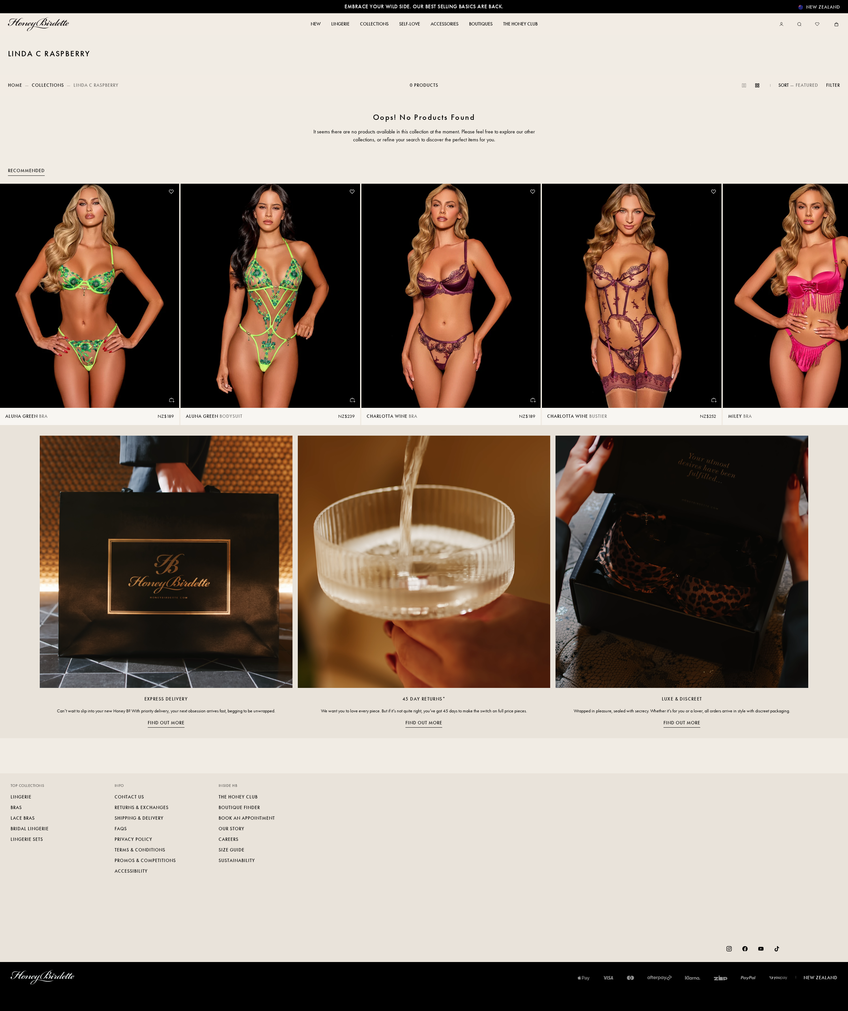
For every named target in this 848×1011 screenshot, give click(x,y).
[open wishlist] (817, 24)
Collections (48, 85)
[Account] (782, 24)
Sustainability (237, 860)
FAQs (121, 829)
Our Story (231, 829)
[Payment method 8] (778, 978)
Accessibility (131, 871)
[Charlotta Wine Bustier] (631, 296)
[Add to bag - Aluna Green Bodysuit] (352, 400)
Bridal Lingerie (30, 829)
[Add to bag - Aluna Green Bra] (171, 400)
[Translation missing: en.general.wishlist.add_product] (171, 191)
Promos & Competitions (145, 860)
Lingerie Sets (27, 839)
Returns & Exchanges (142, 807)
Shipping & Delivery (139, 818)
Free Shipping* (424, 6)
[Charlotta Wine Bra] (451, 296)
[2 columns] (744, 85)
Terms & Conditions (140, 850)
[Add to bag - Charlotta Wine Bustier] (713, 400)
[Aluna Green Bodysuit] (270, 296)
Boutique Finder (239, 807)
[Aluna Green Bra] (89, 296)
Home (15, 85)
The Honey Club (238, 797)
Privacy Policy (133, 839)
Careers (228, 839)
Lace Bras (23, 818)
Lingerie (21, 797)
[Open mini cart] (835, 24)
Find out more (166, 723)
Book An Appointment (247, 818)
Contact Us (129, 797)
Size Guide (231, 850)
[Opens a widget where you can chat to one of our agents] (823, 999)
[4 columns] (757, 85)
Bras (16, 807)
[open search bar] (799, 24)
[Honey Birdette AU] (40, 24)
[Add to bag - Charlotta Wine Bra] (532, 400)
